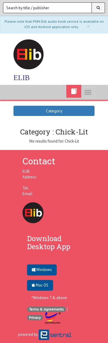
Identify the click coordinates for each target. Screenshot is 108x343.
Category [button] (54, 111)
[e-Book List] (73, 91)
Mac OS (41, 285)
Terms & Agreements (46, 309)
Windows (43, 269)
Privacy (35, 317)
